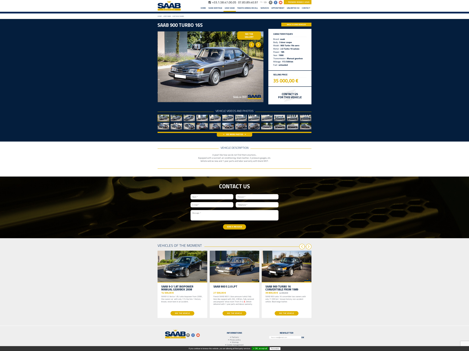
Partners (235, 337)
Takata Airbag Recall (247, 8)
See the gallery (249, 35)
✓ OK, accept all (260, 348)
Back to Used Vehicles (296, 24)
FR (261, 2)
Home (203, 8)
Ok (302, 337)
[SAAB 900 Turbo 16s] (210, 67)
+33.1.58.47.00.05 (224, 2)
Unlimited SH (293, 8)
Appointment (277, 8)
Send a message (234, 226)
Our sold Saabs (178, 16)
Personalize (275, 349)
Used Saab (230, 8)
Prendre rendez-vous (298, 2)
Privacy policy (235, 340)
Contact (306, 8)
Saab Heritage (215, 8)
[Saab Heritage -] (169, 6)
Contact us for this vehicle (290, 95)
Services (265, 8)
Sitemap (235, 342)
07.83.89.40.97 (248, 2)
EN (265, 2)
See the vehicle (182, 313)
